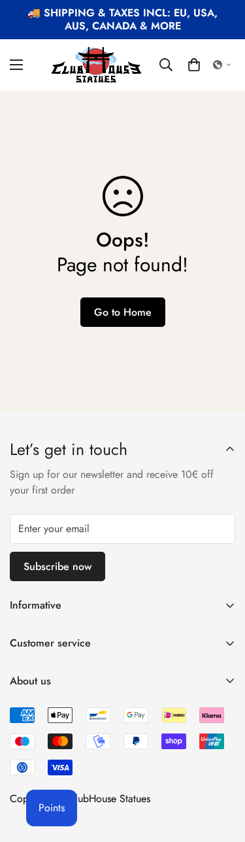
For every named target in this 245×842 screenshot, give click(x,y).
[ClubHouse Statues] (97, 64)
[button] (194, 65)
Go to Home (123, 312)
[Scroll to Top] (221, 773)
